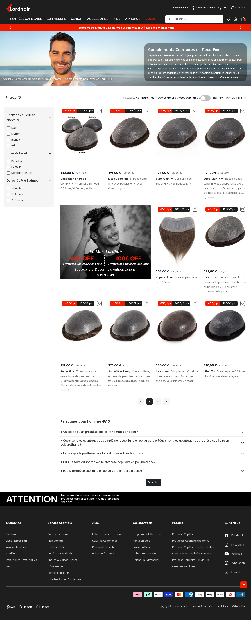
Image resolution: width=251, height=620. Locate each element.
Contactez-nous (58, 534)
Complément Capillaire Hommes (192, 553)
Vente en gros (141, 540)
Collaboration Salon (145, 553)
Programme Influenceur (147, 534)
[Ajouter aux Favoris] (99, 111)
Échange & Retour (103, 553)
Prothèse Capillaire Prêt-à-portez (193, 547)
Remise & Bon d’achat (61, 553)
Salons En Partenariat (146, 560)
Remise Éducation (58, 573)
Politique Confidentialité (231, 606)
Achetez (154, 27)
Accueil (7, 79)
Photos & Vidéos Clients (62, 560)
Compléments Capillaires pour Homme (38, 79)
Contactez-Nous (205, 7)
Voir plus (153, 482)
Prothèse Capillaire (183, 534)
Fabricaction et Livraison (107, 534)
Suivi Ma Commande (105, 540)
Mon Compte (56, 540)
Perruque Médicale (183, 566)
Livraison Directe (143, 547)
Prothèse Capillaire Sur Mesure (190, 560)
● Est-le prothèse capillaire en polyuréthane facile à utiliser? (102, 470)
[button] (10, 28)
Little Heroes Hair (16, 540)
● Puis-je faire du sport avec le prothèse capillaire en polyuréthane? (107, 462)
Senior (76, 19)
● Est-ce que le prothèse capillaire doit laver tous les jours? (101, 453)
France (45, 607)
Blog (9, 566)
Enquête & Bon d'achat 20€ (65, 579)
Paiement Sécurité (103, 547)
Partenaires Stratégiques (21, 560)
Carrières (11, 553)
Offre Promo (55, 566)
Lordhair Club (180, 7)
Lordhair (11, 534)
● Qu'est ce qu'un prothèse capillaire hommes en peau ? (99, 432)
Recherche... (180, 19)
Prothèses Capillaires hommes (190, 540)
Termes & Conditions (203, 606)
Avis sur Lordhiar (16, 547)
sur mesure (56, 19)
